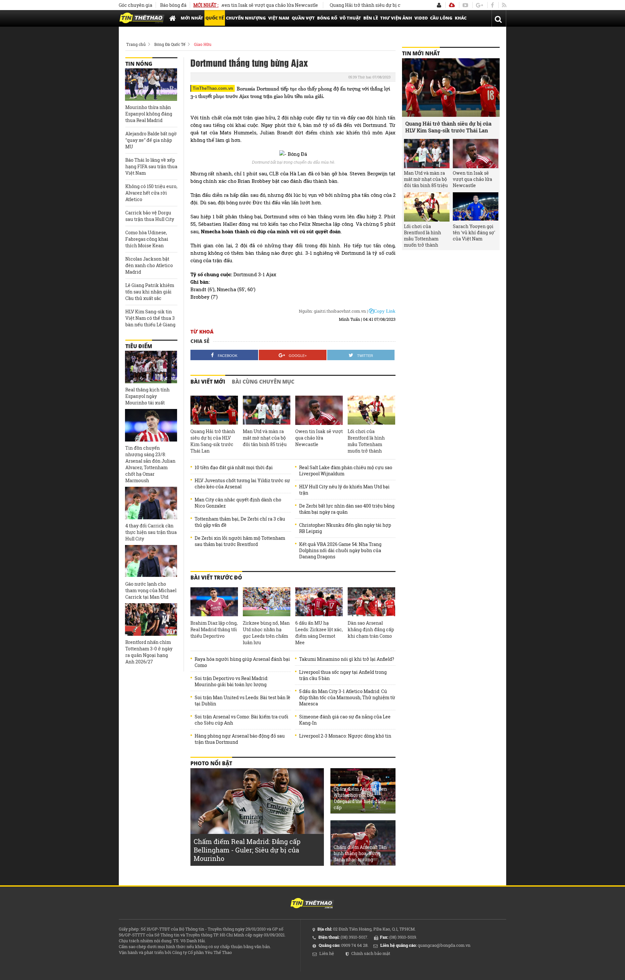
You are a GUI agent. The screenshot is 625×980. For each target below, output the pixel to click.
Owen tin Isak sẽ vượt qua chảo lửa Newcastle (245, 5)
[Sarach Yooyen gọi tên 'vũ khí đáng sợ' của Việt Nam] (475, 207)
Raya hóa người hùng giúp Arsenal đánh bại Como (242, 662)
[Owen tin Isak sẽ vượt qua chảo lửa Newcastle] (319, 410)
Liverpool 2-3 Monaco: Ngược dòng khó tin (345, 736)
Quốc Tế (214, 18)
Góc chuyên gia (135, 5)
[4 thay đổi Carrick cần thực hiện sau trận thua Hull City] (151, 503)
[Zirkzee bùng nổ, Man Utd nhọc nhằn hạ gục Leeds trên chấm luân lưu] (266, 602)
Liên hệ (326, 953)
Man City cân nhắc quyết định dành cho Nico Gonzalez (238, 503)
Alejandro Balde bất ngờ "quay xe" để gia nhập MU (151, 140)
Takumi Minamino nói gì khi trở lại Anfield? (346, 659)
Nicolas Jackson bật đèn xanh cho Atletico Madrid (149, 265)
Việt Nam (278, 18)
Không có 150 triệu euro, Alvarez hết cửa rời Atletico (151, 192)
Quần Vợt (303, 18)
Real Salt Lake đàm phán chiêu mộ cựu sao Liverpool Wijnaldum (345, 470)
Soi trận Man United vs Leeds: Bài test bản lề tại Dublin (242, 700)
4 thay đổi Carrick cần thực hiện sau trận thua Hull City (151, 532)
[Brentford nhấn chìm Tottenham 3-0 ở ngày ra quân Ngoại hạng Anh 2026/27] (151, 619)
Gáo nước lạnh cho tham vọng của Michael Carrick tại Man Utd (150, 590)
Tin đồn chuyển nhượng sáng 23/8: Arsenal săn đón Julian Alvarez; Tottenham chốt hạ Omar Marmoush (150, 464)
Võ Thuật (350, 18)
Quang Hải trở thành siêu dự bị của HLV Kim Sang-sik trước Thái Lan (382, 5)
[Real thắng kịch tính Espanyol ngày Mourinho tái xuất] (151, 367)
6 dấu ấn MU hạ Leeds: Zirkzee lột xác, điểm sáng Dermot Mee (319, 633)
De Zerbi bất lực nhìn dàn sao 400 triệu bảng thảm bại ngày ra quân (347, 509)
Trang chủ (136, 44)
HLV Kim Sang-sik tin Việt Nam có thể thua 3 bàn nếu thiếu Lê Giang (150, 318)
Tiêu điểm (138, 346)
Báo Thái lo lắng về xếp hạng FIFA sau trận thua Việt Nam (151, 166)
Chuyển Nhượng (246, 18)
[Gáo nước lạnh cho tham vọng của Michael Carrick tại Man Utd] (151, 561)
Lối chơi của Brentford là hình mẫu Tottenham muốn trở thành (366, 441)
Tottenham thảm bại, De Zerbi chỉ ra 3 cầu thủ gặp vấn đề (240, 522)
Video (421, 18)
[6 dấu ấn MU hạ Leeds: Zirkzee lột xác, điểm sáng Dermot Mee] (319, 602)
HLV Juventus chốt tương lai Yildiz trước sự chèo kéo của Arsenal (242, 483)
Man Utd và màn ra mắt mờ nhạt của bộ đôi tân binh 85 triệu (265, 437)
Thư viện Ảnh (396, 18)
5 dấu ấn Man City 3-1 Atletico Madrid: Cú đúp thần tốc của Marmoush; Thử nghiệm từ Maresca (347, 697)
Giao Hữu (202, 44)
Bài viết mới (207, 381)
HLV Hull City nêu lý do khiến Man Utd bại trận (344, 489)
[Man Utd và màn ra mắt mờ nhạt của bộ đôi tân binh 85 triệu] (266, 410)
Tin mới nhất (421, 53)
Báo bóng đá (173, 5)
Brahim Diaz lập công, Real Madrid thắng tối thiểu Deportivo (214, 629)
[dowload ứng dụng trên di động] (452, 5)
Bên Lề (370, 18)
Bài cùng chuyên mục (263, 381)
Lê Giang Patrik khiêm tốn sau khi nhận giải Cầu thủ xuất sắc (149, 291)
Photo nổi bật (211, 763)
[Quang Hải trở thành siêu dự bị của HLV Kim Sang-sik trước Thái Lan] (214, 410)
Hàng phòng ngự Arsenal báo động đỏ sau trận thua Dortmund (240, 739)
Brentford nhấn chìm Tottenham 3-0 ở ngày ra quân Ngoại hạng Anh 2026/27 (149, 652)
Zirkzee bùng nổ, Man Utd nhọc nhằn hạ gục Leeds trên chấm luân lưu (266, 633)
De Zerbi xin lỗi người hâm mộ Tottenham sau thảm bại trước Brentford (240, 541)
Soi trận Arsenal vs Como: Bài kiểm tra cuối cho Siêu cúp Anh (241, 720)
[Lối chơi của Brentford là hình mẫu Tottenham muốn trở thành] (371, 410)
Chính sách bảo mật (370, 953)
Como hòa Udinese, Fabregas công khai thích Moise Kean (146, 239)
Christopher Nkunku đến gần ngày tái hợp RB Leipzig (345, 528)
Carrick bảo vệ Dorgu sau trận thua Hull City (149, 216)
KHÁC (460, 18)
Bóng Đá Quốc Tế (169, 44)
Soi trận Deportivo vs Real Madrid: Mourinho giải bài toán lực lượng (231, 681)
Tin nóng (138, 63)
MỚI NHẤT (192, 18)
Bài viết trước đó (216, 577)
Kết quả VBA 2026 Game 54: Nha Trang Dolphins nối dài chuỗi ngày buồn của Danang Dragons (340, 550)
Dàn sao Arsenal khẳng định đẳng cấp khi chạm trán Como (371, 629)
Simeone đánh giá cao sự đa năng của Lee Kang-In (345, 720)
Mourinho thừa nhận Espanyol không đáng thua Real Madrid (148, 113)
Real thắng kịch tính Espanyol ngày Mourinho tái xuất (147, 396)
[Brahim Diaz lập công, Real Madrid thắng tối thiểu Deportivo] (214, 602)
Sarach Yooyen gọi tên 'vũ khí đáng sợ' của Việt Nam (474, 232)
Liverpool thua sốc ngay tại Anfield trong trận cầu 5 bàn (343, 675)
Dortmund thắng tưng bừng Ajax (249, 62)
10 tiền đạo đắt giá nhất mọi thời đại (234, 467)
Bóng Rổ (327, 18)
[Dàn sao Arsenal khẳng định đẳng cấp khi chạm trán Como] (371, 602)
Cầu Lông (441, 18)
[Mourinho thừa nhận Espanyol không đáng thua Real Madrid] (151, 84)
